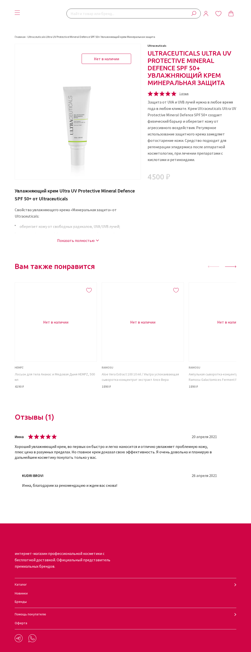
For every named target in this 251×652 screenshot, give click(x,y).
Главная (20, 37)
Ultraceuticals (157, 45)
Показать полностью (76, 240)
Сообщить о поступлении (55, 399)
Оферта (21, 623)
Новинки (21, 593)
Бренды (21, 601)
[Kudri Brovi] (44, 13)
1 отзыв (183, 93)
